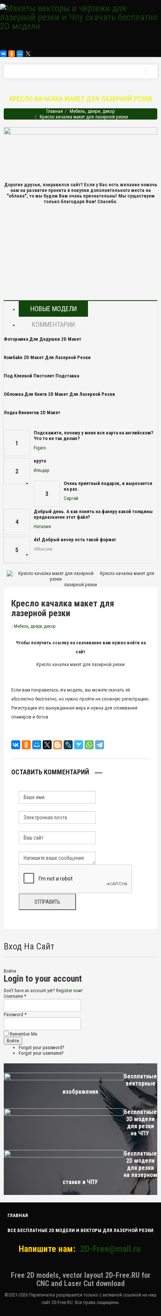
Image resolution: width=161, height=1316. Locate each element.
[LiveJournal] (68, 744)
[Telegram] (99, 744)
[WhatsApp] (89, 744)
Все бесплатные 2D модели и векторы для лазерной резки (80, 1230)
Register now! (69, 990)
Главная (54, 111)
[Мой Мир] (19, 53)
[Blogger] (57, 744)
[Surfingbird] (78, 744)
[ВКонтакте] (3, 53)
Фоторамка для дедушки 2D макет (42, 339)
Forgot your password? (41, 1047)
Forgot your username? (41, 1053)
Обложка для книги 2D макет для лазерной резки (59, 394)
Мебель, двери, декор (92, 111)
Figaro (40, 448)
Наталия (42, 526)
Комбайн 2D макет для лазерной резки (47, 357)
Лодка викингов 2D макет (32, 412)
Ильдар (41, 470)
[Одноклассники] (11, 53)
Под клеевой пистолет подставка (41, 376)
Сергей (71, 498)
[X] (28, 53)
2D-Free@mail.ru (110, 1249)
